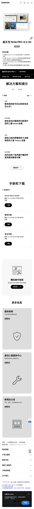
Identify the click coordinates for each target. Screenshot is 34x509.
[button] (17, 105)
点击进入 (16, 287)
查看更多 (7, 318)
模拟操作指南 (17, 76)
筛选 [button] (5, 95)
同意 (25, 503)
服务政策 (17, 46)
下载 (8, 205)
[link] (30, 38)
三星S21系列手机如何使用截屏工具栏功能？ (16, 65)
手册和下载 (5, 76)
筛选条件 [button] (7, 190)
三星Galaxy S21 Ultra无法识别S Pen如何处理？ (16, 55)
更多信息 (27, 76)
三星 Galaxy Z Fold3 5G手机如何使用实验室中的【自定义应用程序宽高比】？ (16, 59)
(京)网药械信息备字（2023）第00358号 (13, 488)
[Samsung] (5, 2)
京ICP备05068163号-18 (8, 485)
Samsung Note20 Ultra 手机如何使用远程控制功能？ (17, 62)
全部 (13, 89)
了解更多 (12, 498)
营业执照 (27, 488)
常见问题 (20, 89)
